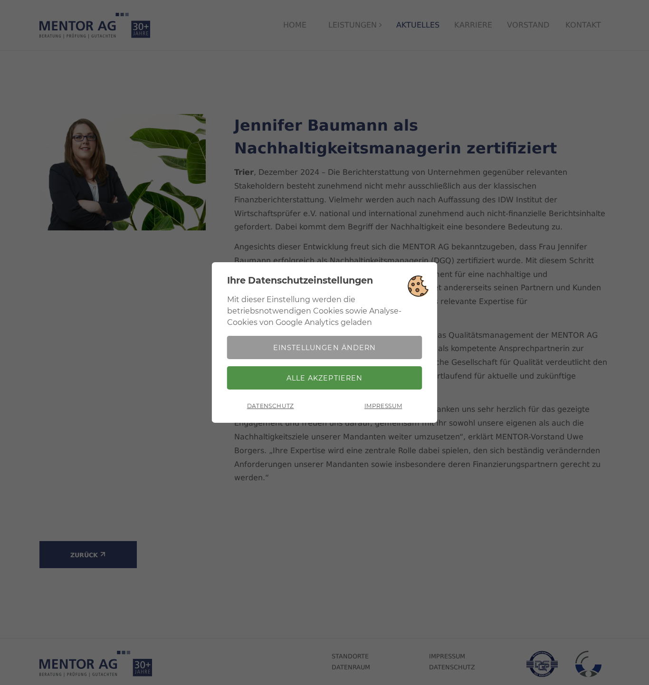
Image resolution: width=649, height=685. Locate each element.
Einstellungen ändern (324, 347)
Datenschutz (270, 405)
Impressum (383, 405)
